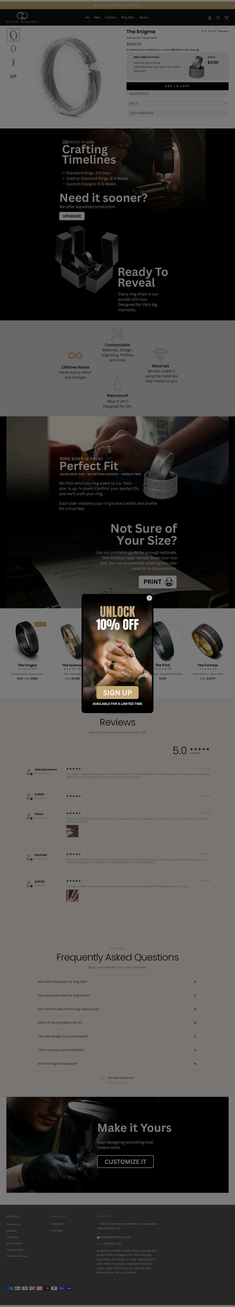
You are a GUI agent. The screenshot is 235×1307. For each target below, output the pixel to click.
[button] (117, 653)
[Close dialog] (149, 598)
